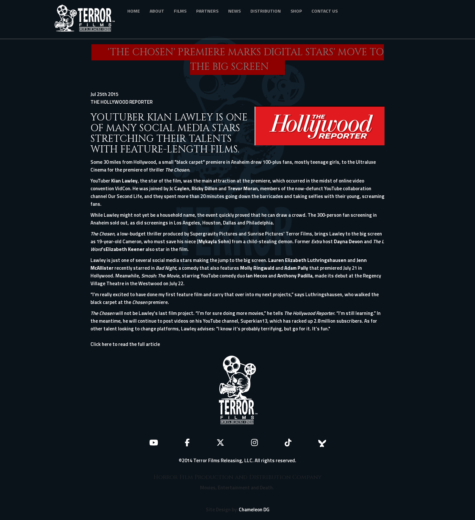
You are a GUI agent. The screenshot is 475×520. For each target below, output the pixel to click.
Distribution (265, 10)
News (234, 10)
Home (133, 10)
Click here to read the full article (125, 344)
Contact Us (324, 10)
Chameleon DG (254, 509)
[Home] (87, 19)
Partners (207, 10)
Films (180, 10)
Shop (296, 10)
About (157, 10)
